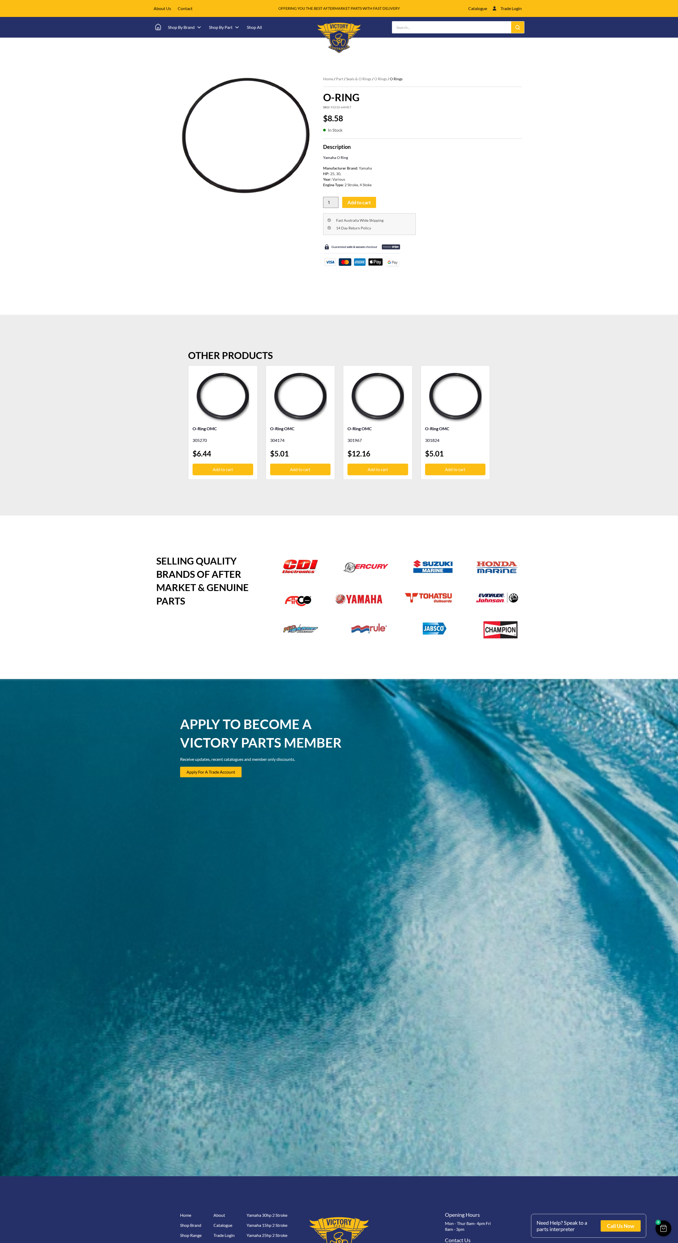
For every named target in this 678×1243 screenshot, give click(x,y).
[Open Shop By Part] (237, 27)
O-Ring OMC (205, 428)
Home (328, 79)
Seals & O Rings (358, 79)
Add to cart (359, 202)
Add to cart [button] (223, 469)
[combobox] (451, 27)
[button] (663, 1228)
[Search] (517, 27)
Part (339, 79)
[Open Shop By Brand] (199, 27)
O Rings (380, 79)
